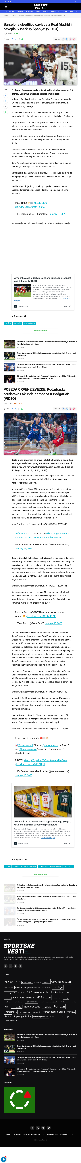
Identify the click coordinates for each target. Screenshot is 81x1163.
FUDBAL (20, 11)
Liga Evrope (8, 1002)
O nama (8, 1134)
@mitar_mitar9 (25, 745)
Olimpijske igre (47, 1007)
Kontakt (17, 1134)
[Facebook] (6, 96)
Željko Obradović (11, 1021)
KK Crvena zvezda (55, 866)
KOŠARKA (29, 11)
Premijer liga (11, 1012)
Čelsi (69, 1017)
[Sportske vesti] (40, 6)
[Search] (75, 6)
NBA (7, 1006)
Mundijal (74, 1002)
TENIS (38, 11)
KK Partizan (43, 997)
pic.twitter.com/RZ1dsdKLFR (41, 616)
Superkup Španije (29, 323)
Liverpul (41, 1002)
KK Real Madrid (57, 998)
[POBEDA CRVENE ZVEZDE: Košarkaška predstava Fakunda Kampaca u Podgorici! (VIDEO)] (40, 434)
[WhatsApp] (6, 112)
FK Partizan (57, 992)
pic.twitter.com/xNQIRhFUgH (30, 764)
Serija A (71, 1012)
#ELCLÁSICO (40, 203)
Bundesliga (46, 982)
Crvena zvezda (17, 866)
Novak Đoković (32, 1006)
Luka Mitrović (68, 866)
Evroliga (58, 987)
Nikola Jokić (17, 1007)
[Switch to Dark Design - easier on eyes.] (75, 2)
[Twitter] (6, 101)
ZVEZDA (64, 11)
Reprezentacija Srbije (53, 1011)
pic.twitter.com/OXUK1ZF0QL (30, 207)
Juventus (8, 998)
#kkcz (49, 533)
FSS (71, 11)
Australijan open (27, 982)
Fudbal (17, 34)
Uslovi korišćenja (67, 1134)
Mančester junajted (52, 1002)
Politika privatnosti (32, 1134)
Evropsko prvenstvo (10, 993)
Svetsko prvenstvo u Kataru (58, 1017)
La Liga (66, 998)
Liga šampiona (31, 1002)
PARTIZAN (55, 11)
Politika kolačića (50, 1134)
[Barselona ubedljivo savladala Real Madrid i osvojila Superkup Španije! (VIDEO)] (40, 64)
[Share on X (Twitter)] (15, 39)
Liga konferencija (18, 1002)
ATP (18, 982)
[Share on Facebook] (12, 39)
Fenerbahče (21, 993)
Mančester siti (65, 1002)
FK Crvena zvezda (38, 992)
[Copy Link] (18, 39)
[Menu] (6, 6)
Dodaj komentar (40, 331)
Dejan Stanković (9, 987)
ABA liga (18, 403)
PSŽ (20, 1012)
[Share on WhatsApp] (22, 39)
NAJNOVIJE (10, 11)
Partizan (59, 1006)
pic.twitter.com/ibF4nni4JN (47, 537)
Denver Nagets (20, 988)
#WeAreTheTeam (24, 537)
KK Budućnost (43, 866)
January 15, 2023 (57, 214)
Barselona (37, 982)
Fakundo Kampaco (30, 866)
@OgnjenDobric (50, 745)
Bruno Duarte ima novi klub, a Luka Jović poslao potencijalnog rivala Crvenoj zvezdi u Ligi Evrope (46, 354)
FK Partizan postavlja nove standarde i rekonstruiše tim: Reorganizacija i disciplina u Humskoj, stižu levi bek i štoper (47, 343)
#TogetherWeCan (61, 533)
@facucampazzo (24, 533)
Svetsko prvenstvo (40, 1017)
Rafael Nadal (26, 1012)
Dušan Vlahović (47, 987)
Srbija (8, 1016)
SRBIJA (45, 11)
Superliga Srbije (22, 1016)
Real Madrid (17, 323)
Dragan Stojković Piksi (34, 987)
